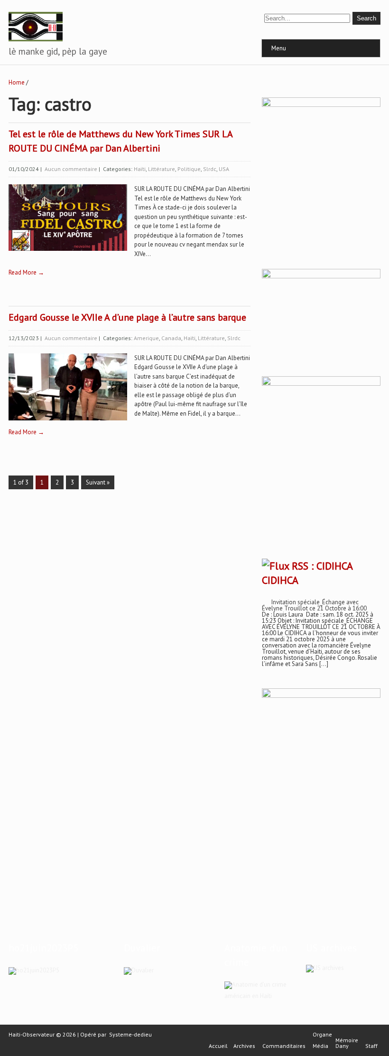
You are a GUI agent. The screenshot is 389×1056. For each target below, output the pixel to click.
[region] (321, 787)
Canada (171, 338)
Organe (322, 1034)
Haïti (140, 168)
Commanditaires (284, 1046)
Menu (278, 48)
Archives (244, 1046)
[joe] (321, 276)
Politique (189, 168)
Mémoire (346, 1040)
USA (224, 168)
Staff (371, 1046)
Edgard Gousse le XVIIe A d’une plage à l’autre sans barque (127, 317)
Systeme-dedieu (130, 1034)
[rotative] (321, 384)
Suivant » (98, 482)
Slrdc (209, 168)
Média (320, 1046)
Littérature (161, 168)
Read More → (26, 272)
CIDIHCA (280, 580)
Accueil (218, 1046)
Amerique (146, 338)
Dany (342, 1046)
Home (17, 82)
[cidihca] (321, 105)
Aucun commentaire (71, 168)
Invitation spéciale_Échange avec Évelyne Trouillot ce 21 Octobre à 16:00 (314, 605)
